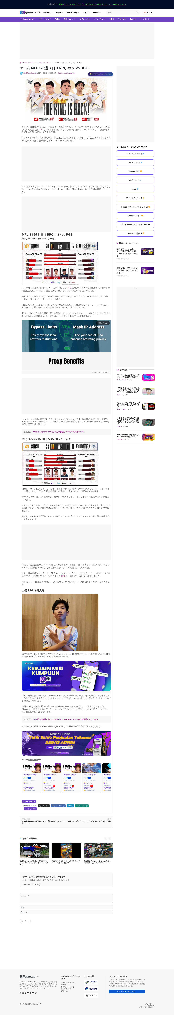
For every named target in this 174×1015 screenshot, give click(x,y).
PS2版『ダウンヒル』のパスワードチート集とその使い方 (66, 862)
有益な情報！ (87, 4)
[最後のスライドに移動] (105, 838)
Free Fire (120, 439)
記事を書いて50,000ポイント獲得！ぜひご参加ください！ (127, 270)
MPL (41, 130)
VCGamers (35, 1004)
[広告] (87, 41)
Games (60, 73)
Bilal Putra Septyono (31, 73)
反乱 (70, 288)
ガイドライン (149, 1004)
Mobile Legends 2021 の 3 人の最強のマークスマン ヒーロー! (58, 432)
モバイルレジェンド (43, 63)
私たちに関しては (67, 987)
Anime (119, 395)
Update (96, 13)
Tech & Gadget (72, 13)
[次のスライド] (109, 838)
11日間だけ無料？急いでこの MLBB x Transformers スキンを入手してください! (65, 719)
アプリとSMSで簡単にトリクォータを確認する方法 (128, 376)
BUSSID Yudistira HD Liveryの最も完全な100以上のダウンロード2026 (98, 862)
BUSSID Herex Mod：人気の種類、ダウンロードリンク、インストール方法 (34, 863)
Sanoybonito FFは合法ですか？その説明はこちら (128, 435)
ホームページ (24, 63)
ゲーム (47, 13)
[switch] (152, 12)
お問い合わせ (66, 989)
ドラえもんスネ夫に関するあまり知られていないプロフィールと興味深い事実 (128, 390)
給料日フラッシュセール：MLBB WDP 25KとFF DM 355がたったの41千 (127, 252)
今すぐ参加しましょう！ (127, 991)
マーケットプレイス (68, 982)
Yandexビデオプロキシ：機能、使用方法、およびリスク (128, 405)
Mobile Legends (69, 73)
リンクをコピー (30, 809)
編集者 (63, 985)
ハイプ (85, 13)
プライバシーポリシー (146, 1007)
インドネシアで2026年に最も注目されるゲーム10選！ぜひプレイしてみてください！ (128, 420)
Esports (59, 13)
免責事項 (151, 1005)
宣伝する (64, 991)
